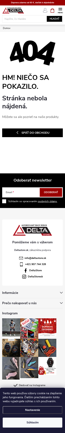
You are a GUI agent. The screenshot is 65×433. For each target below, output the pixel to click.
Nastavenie (32, 410)
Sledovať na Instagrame (32, 385)
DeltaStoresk (35, 276)
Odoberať (51, 192)
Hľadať (54, 18)
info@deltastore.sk (35, 258)
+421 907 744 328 (35, 264)
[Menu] (60, 10)
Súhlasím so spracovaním (32, 201)
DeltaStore (35, 270)
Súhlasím (33, 422)
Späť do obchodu (35, 133)
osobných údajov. (47, 201)
